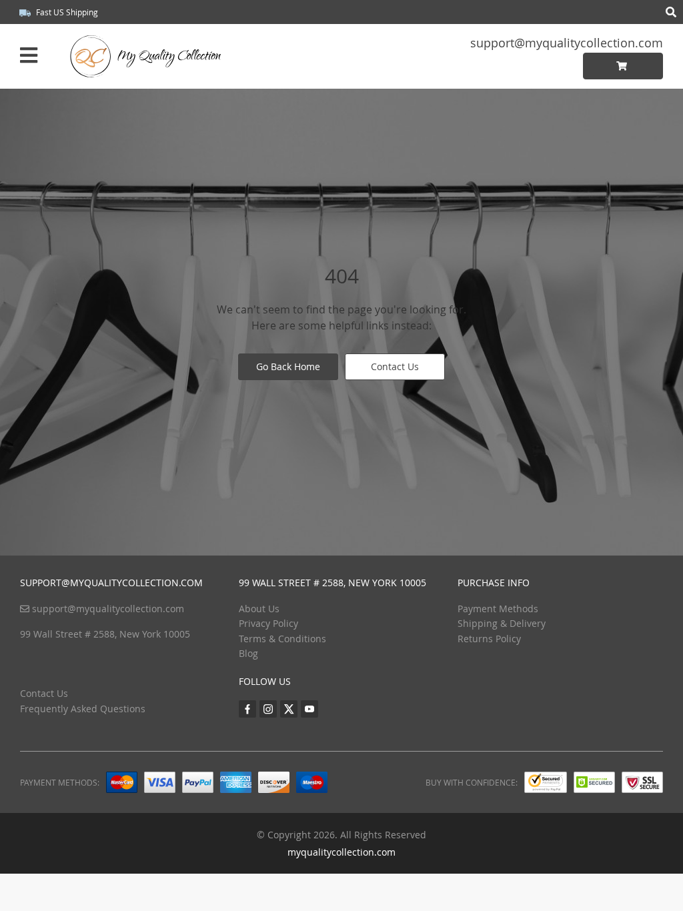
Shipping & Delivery (502, 623)
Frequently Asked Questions (82, 708)
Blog (248, 653)
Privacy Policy (268, 623)
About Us (259, 608)
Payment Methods (498, 608)
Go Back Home (288, 366)
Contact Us (395, 366)
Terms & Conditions (282, 638)
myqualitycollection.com (341, 852)
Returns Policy (489, 638)
